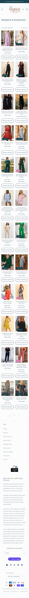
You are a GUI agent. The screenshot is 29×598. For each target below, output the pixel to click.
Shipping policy (23, 591)
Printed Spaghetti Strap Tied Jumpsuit (21, 302)
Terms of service (15, 591)
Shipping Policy (7, 444)
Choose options (7, 57)
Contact (5, 459)
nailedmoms (8, 589)
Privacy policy (6, 591)
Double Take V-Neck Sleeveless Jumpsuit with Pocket (21, 113)
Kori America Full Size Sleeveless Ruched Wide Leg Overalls (7, 80)
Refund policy (24, 589)
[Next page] (19, 415)
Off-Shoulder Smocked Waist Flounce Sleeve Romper (21, 335)
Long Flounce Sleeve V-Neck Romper (7, 272)
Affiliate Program (8, 452)
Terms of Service (7, 436)
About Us (5, 432)
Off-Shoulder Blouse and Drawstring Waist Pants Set (8, 176)
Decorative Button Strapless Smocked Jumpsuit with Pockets (21, 366)
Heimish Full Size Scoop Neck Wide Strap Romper (22, 48)
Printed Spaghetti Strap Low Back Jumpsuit (21, 272)
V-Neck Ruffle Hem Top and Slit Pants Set (21, 240)
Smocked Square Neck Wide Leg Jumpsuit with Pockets (21, 176)
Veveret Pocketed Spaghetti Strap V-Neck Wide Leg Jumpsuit (7, 49)
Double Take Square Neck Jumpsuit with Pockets (7, 112)
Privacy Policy (7, 448)
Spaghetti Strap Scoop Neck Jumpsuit (7, 334)
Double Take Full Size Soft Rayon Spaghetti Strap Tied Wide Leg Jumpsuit (21, 81)
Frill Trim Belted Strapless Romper (7, 302)
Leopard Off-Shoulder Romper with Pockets (21, 398)
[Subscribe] (24, 553)
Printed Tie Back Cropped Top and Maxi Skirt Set (21, 143)
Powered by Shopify (15, 589)
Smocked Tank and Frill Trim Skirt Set (7, 143)
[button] (2, 9)
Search (5, 428)
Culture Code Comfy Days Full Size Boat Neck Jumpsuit (7, 241)
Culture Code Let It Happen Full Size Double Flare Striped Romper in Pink (21, 209)
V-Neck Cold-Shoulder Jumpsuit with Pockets (7, 365)
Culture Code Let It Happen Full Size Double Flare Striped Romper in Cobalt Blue (7, 209)
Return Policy (7, 440)
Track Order (6, 455)
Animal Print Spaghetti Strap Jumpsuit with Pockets (7, 399)
